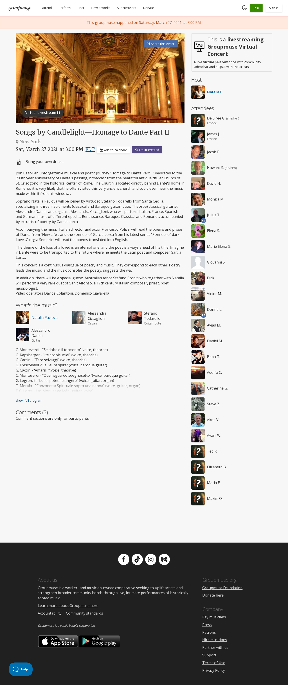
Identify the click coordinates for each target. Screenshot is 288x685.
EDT (90, 149)
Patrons (209, 632)
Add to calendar (115, 150)
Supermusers (126, 8)
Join (256, 8)
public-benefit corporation (77, 626)
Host (80, 8)
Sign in (274, 8)
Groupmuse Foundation (222, 587)
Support (209, 655)
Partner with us (215, 647)
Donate (148, 8)
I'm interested (148, 150)
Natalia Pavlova (45, 317)
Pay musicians (214, 617)
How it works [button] (100, 8)
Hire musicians (214, 639)
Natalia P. (215, 92)
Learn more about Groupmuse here (68, 605)
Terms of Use (213, 662)
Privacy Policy (213, 670)
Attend (47, 8)
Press (207, 624)
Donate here (213, 595)
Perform (64, 8)
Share (162, 44)
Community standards (84, 613)
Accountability (49, 613)
